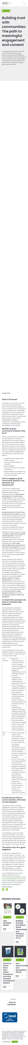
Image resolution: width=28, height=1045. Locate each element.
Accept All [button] (14, 1041)
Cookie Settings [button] (6, 1041)
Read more (4, 929)
